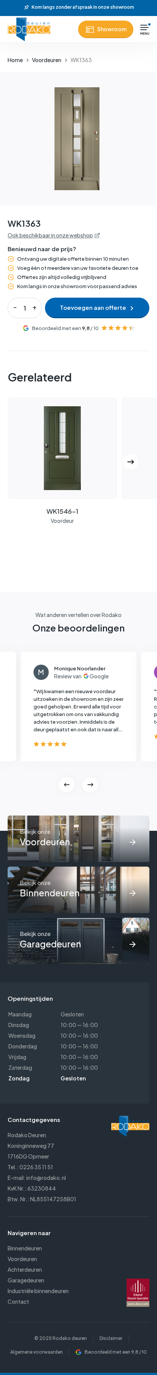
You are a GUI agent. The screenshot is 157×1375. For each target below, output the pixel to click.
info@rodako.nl (46, 1177)
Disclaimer (110, 1338)
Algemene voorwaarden (36, 1352)
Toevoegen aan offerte (93, 307)
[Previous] (66, 784)
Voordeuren (46, 59)
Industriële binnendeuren (38, 1290)
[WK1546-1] (62, 448)
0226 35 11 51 (36, 1166)
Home (15, 59)
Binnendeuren (25, 1248)
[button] (144, 29)
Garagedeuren (26, 1280)
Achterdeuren (25, 1269)
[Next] (130, 462)
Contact (18, 1301)
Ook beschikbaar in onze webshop (50, 235)
